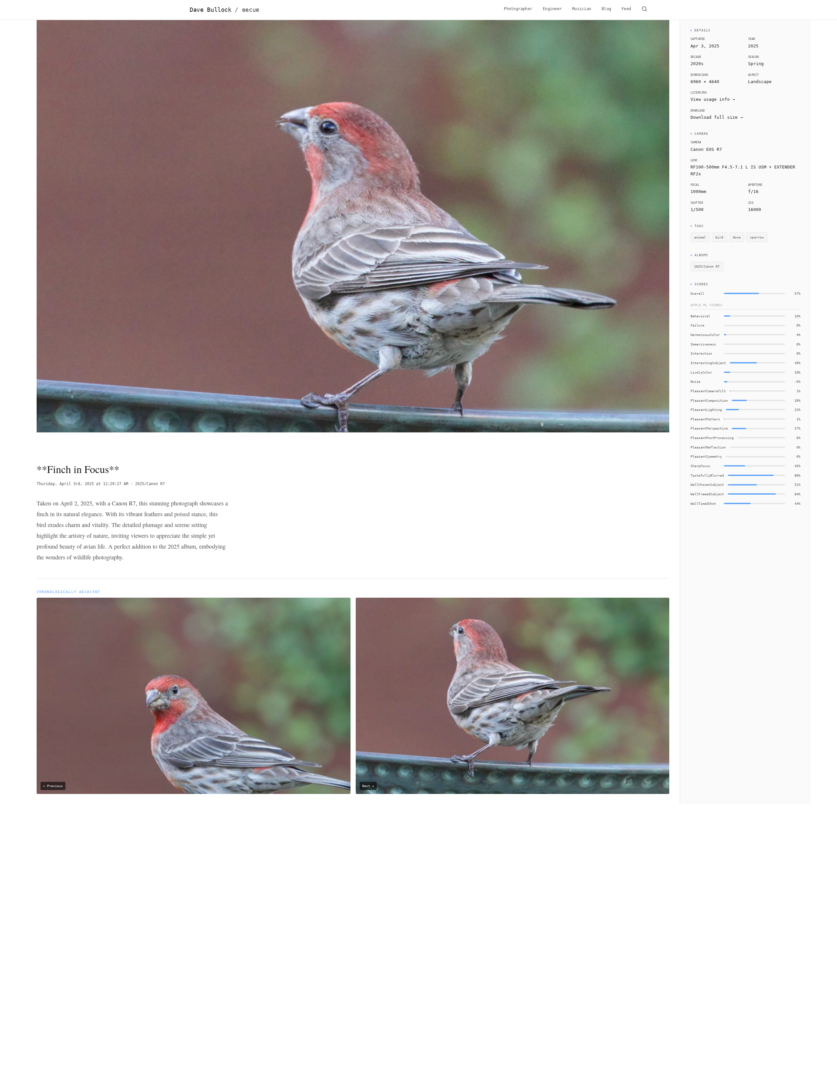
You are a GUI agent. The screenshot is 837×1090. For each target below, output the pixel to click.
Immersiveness (703, 344)
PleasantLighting (706, 410)
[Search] (644, 10)
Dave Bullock (224, 10)
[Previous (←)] (100, 236)
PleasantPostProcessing (712, 438)
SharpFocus (700, 466)
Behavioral (700, 316)
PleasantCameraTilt (708, 391)
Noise (695, 381)
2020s (697, 63)
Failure (697, 325)
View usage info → (713, 99)
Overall (697, 293)
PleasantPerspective (709, 428)
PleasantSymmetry (706, 456)
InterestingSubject (708, 363)
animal (700, 237)
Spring (756, 63)
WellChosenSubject (707, 484)
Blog (606, 9)
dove (737, 237)
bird (719, 237)
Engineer (552, 9)
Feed (626, 9)
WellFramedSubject (707, 494)
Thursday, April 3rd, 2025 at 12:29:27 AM (82, 484)
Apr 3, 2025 (705, 46)
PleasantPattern (705, 419)
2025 (753, 46)
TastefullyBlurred (707, 475)
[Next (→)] (606, 236)
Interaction (701, 353)
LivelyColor (701, 372)
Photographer (518, 9)
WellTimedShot (703, 503)
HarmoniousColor (705, 335)
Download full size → (717, 117)
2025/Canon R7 (150, 484)
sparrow (757, 237)
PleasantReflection (708, 447)
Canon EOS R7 (706, 149)
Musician (581, 9)
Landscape (760, 81)
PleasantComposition (709, 400)
